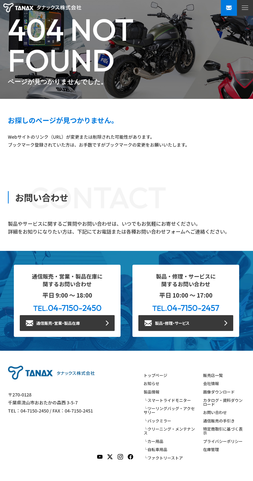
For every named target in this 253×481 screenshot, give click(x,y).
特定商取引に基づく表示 (223, 431)
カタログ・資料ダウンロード (223, 402)
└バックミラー (157, 421)
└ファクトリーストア (163, 458)
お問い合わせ (215, 412)
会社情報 (211, 383)
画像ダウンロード (219, 392)
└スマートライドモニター (167, 400)
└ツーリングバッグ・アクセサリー (169, 410)
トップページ (155, 375)
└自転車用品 (155, 449)
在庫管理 (211, 449)
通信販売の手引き (219, 421)
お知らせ (151, 383)
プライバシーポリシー (223, 441)
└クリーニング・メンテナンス (169, 431)
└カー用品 (153, 441)
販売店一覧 (213, 375)
